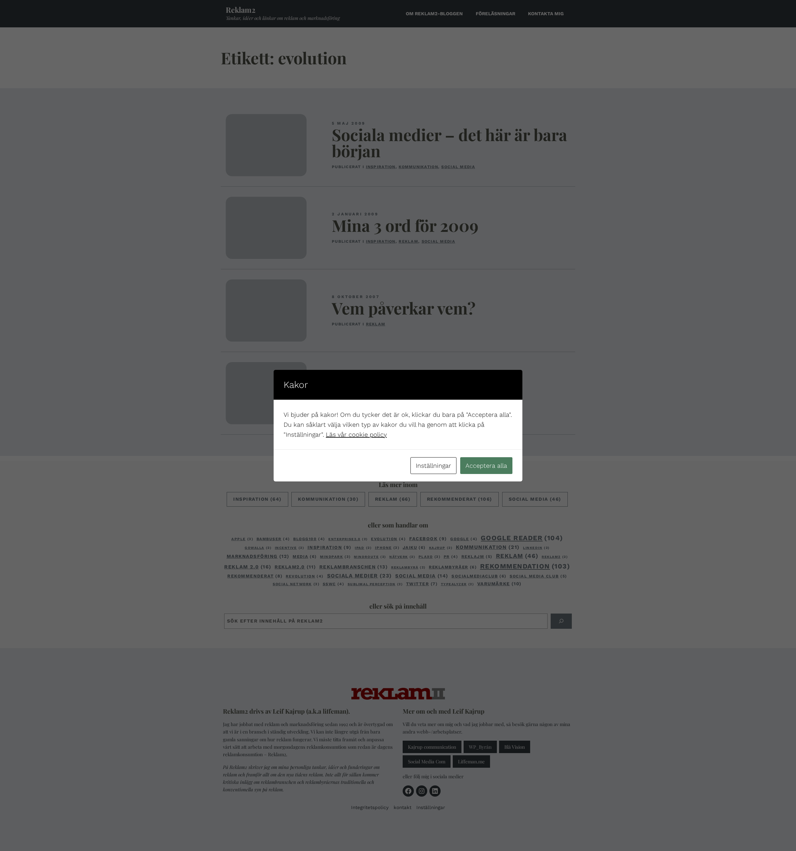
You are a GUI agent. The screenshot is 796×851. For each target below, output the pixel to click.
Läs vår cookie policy (356, 434)
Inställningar (433, 465)
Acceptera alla (486, 465)
